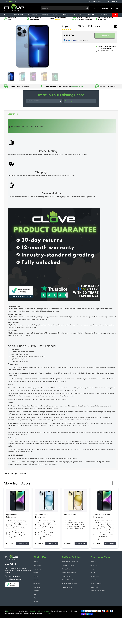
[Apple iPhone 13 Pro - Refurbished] (32, 46)
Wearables (92, 15)
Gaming (45, 15)
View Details (22, 543)
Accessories (32, 15)
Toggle (10, 1)
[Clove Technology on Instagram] (11, 564)
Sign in (92, 572)
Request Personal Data (97, 590)
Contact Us (93, 565)
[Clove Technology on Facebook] (15, 564)
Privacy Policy (94, 587)
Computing (78, 15)
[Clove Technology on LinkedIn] (13, 564)
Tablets (55, 15)
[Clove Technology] (13, 557)
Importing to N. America (69, 583)
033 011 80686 (112, 1)
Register (93, 569)
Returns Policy (94, 576)
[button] (67, 29)
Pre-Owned (18, 15)
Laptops (66, 15)
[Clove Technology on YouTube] (8, 564)
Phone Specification (17, 473)
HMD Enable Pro (67, 587)
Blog (34, 598)
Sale (115, 15)
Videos (35, 601)
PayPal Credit (66, 576)
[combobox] (63, 8)
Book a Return (94, 580)
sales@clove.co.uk (95, 1)
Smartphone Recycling (69, 572)
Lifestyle (104, 15)
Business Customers (68, 565)
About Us (93, 561)
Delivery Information (68, 569)
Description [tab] (13, 114)
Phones (6, 15)
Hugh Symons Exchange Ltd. (39, 611)
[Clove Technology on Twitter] (6, 564)
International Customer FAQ (70, 561)
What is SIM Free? (67, 580)
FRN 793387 (47, 613)
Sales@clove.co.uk (77, 86)
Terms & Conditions (96, 583)
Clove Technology (11, 611)
